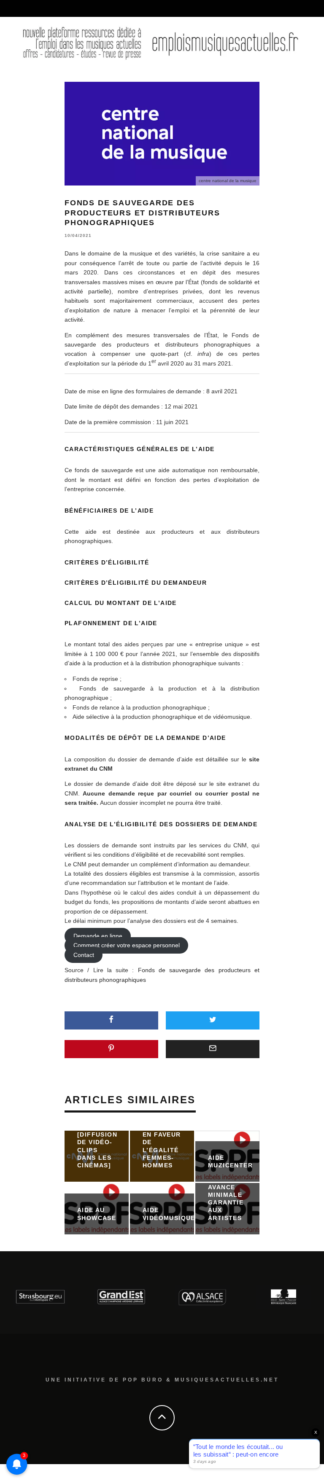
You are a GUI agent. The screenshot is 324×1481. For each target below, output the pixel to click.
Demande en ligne (97, 936)
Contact (83, 954)
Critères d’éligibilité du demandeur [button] (136, 582)
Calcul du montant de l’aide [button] (121, 602)
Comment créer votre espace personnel (126, 945)
